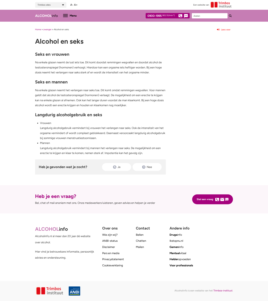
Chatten (141, 241)
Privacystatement (113, 259)
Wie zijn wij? (110, 234)
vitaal (178, 253)
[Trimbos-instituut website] (50, 291)
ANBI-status (110, 241)
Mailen (140, 247)
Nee (149, 167)
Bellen (139, 234)
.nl (176, 241)
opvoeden (180, 259)
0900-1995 (161, 15)
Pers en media (110, 253)
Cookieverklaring (112, 265)
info (176, 234)
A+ (76, 4)
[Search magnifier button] (230, 15)
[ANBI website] (75, 291)
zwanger (47, 29)
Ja (119, 167)
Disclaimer (108, 247)
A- (71, 4)
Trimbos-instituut (222, 290)
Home (38, 29)
